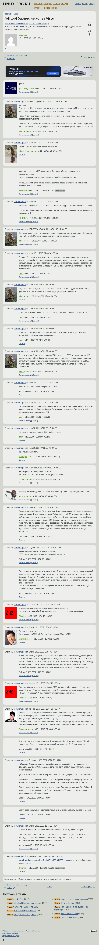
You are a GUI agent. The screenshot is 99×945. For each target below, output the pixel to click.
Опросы (38, 8)
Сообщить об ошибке (10, 933)
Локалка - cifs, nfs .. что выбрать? (17, 57)
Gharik (21, 616)
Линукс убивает (67, 903)
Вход (92, 3)
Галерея (48, 3)
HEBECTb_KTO (26, 218)
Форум (64, 3)
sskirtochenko (25, 639)
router (21, 496)
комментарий (20, 101)
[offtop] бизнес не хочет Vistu (29, 18)
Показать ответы (25, 135)
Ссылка (8, 49)
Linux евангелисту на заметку (74, 899)
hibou (21, 131)
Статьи (56, 3)
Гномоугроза (86, 57)
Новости (38, 3)
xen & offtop (18, 899)
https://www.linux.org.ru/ (10, 936)
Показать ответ (24, 92)
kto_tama (23, 479)
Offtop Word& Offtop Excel (25, 915)
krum (21, 274)
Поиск (54, 8)
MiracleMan (24, 151)
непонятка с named (69, 914)
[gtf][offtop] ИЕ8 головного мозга (27, 903)
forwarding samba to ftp (23, 907)
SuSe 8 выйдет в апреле (25, 911)
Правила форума (18, 931)
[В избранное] (89, 24)
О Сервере (6, 931)
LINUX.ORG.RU (16, 3)
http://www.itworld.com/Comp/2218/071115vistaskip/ (27, 24)
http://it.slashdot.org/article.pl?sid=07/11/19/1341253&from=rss (45, 860)
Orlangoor (23, 729)
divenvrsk (23, 35)
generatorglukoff (26, 89)
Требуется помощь (69, 917)
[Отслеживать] (89, 32)
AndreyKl (23, 457)
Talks (16, 14)
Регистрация (81, 3)
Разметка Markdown (33, 931)
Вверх (93, 931)
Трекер (46, 8)
